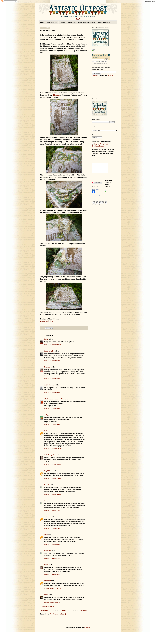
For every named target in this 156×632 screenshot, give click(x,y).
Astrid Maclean (49, 385)
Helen (46, 339)
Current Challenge (104, 22)
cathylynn (47, 415)
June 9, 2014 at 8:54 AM (52, 602)
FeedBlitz (110, 75)
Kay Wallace (48, 471)
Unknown (47, 431)
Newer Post (44, 610)
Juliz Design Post (50, 455)
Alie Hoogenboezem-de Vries (54, 399)
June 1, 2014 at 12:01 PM (52, 588)
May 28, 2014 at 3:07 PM (52, 544)
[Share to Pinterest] (52, 328)
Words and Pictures (47, 321)
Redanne (47, 367)
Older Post (83, 610)
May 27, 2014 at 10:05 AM (52, 448)
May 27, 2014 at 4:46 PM (52, 528)
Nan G (46, 565)
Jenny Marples (49, 351)
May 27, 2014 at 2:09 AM (52, 360)
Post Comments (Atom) (58, 614)
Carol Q (46, 485)
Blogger (87, 627)
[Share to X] (49, 328)
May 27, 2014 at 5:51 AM (52, 424)
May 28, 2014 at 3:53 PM (52, 558)
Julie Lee (47, 517)
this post (56, 95)
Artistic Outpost (95, 189)
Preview (94, 75)
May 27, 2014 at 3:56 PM (52, 510)
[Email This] (45, 328)
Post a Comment (48, 606)
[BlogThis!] (47, 328)
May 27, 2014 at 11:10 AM (52, 464)
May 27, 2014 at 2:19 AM (52, 378)
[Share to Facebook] (51, 328)
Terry (46, 501)
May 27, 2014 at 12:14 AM (52, 344)
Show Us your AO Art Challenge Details (81, 22)
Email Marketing (97, 63)
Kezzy (46, 594)
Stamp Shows (52, 22)
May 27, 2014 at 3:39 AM (52, 408)
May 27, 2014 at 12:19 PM (52, 494)
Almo (46, 535)
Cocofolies (48, 551)
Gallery (62, 22)
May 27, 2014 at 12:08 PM (52, 478)
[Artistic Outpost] (93, 193)
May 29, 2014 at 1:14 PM (52, 574)
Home (42, 22)
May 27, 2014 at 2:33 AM (52, 392)
